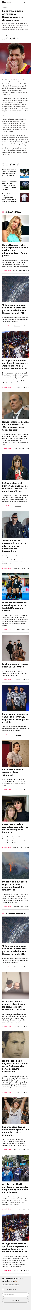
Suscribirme (15, 1300)
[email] (13, 38)
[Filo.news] (6, 2)
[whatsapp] (3, 38)
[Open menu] (28, 2)
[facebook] (7, 38)
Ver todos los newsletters (10, 1285)
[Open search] (24, 2)
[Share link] (17, 38)
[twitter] (10, 38)
